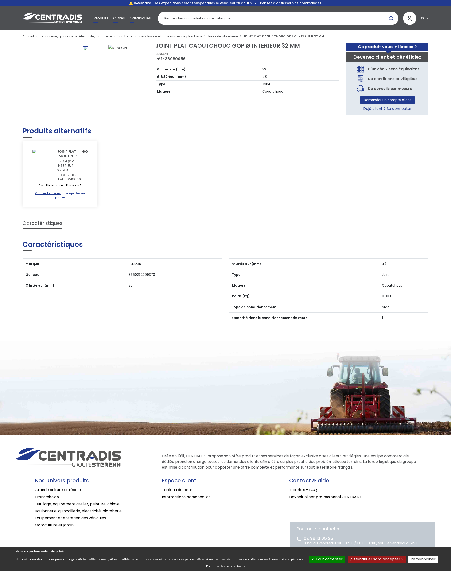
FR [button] (423, 18)
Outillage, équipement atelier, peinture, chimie (77, 504)
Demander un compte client (387, 99)
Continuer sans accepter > (378, 559)
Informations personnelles (186, 497)
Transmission (47, 497)
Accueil (28, 36)
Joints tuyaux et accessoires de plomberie (170, 36)
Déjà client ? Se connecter (387, 108)
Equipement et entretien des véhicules (70, 518)
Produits (101, 18)
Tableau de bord (177, 490)
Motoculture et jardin (54, 525)
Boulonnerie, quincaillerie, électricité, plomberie (75, 36)
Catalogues (140, 18)
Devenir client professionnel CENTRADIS (325, 497)
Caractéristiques (42, 223)
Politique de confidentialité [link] (225, 566)
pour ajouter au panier (60, 195)
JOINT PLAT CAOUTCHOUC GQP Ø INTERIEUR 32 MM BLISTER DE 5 (67, 163)
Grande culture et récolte (58, 490)
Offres (119, 18)
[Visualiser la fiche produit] (85, 152)
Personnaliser (423, 559)
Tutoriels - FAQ (303, 490)
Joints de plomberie (222, 36)
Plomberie (125, 36)
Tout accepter (329, 559)
